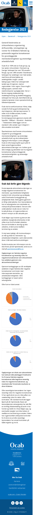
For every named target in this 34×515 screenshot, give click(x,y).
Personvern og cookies (17, 508)
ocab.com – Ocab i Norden (17, 494)
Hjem (4, 36)
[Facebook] (17, 503)
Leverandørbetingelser (17, 485)
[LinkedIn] (13, 503)
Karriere (17, 481)
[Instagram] (21, 503)
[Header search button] (25, 3)
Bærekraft (11, 36)
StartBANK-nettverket (17, 488)
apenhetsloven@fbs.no (15, 249)
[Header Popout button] (20, 3)
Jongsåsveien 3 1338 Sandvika (17, 455)
